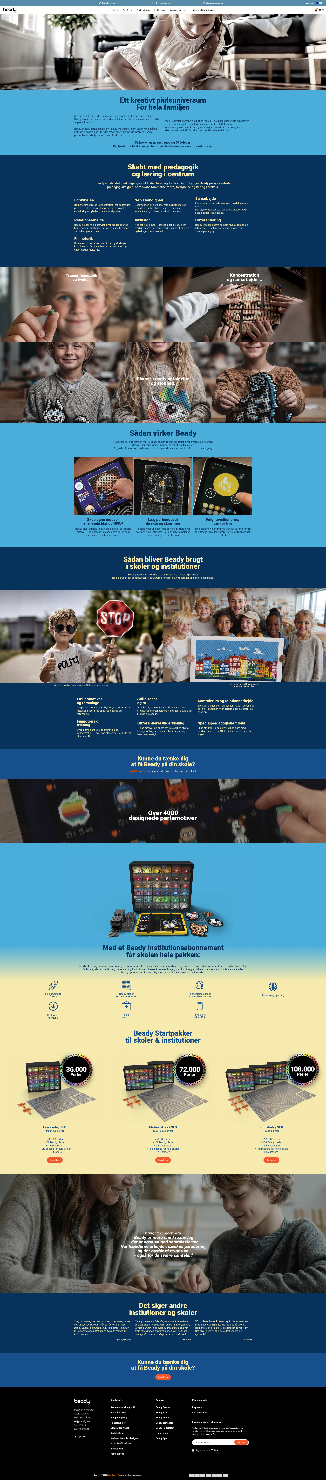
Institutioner (159, 10)
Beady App (161, 1438)
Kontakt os (55, 1160)
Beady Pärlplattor (165, 1428)
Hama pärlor (162, 1433)
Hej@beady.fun (82, 1421)
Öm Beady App (143, 10)
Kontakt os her (138, 771)
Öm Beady (127, 10)
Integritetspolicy (119, 1417)
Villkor (214, 1450)
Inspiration (197, 1407)
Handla (115, 10)
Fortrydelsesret (118, 1412)
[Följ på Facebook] (75, 1436)
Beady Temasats (164, 1422)
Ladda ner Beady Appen (203, 10)
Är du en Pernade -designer (124, 1438)
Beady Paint (162, 1412)
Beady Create (163, 1407)
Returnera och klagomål (123, 1407)
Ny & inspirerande (177, 10)
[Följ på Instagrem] (80, 1436)
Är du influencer (119, 1433)
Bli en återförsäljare (121, 1443)
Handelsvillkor (118, 1422)
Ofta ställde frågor (120, 1428)
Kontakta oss (117, 1453)
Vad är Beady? (199, 1412)
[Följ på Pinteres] (84, 1436)
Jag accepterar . (206, 1450)
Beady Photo (162, 1417)
